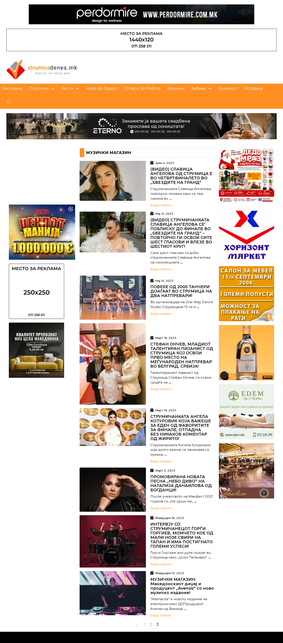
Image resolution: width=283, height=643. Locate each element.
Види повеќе (160, 205)
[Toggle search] (8, 102)
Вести (67, 88)
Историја (253, 88)
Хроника (176, 88)
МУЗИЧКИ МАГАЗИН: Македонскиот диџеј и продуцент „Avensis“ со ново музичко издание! (182, 586)
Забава (198, 88)
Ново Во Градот (102, 88)
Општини (39, 88)
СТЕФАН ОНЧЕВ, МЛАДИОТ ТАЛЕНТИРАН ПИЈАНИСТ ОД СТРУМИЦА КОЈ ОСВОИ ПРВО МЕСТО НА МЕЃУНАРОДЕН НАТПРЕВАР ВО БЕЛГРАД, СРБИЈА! (181, 355)
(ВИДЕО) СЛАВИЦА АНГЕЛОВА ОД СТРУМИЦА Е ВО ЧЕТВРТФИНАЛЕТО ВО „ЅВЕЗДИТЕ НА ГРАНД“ (181, 176)
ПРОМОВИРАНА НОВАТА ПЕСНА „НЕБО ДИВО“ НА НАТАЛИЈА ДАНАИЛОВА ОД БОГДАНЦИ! (181, 483)
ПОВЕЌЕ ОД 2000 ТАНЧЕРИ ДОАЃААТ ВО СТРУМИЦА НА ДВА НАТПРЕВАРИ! (181, 291)
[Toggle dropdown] (53, 89)
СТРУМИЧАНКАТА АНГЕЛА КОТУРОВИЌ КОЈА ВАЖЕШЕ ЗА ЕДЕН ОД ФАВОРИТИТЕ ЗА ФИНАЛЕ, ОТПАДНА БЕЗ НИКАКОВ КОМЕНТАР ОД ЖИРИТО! (180, 427)
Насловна (12, 88)
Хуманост (228, 88)
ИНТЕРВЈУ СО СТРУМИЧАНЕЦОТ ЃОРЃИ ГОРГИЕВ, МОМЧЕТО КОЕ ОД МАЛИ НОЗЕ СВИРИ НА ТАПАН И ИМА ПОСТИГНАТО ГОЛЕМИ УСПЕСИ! (181, 535)
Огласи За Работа (142, 88)
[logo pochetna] (41, 69)
